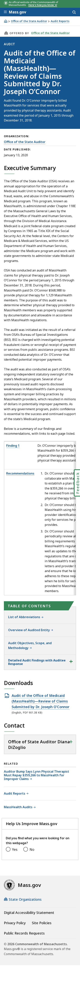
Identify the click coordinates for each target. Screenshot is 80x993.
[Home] (5, 21)
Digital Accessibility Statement (29, 912)
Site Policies (41, 923)
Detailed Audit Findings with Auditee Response (37, 662)
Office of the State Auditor (29, 21)
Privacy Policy (15, 923)
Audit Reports (60, 21)
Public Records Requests (24, 933)
